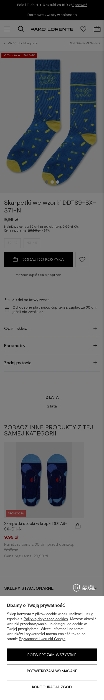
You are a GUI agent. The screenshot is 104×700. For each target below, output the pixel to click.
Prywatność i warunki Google (42, 639)
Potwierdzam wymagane (52, 670)
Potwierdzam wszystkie (52, 654)
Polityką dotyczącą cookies (46, 619)
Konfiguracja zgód (52, 686)
